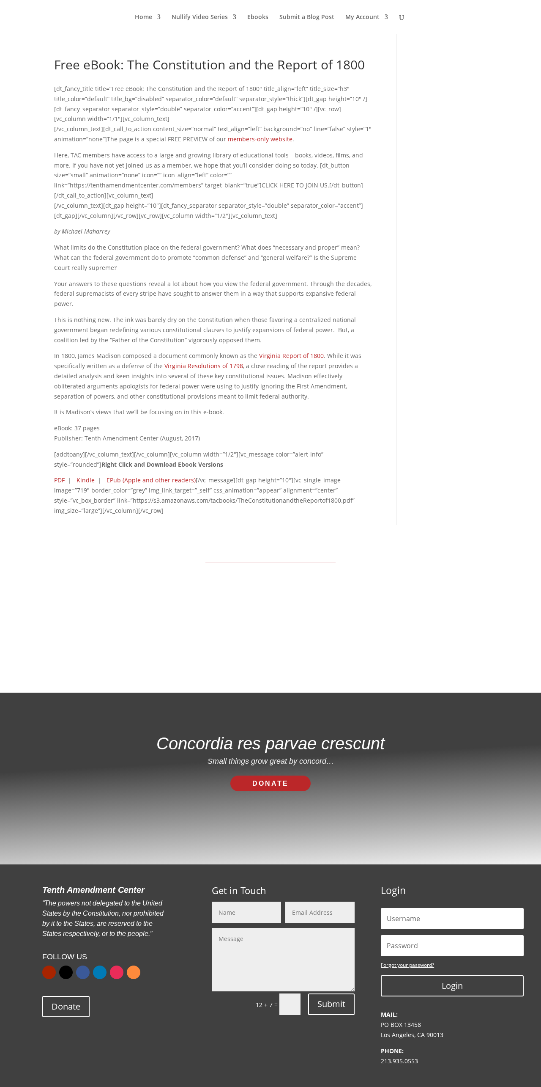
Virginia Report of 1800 (291, 356)
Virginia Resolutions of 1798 (203, 366)
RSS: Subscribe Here (326, 648)
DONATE (270, 783)
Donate (66, 1006)
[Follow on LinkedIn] (100, 972)
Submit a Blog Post (306, 17)
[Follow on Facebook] (83, 972)
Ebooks (257, 17)
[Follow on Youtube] (49, 972)
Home (143, 17)
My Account (362, 17)
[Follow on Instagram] (116, 972)
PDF (59, 480)
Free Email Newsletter (219, 648)
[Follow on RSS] (133, 972)
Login (452, 985)
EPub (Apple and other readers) (151, 480)
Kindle (86, 480)
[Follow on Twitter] (66, 972)
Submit (331, 1004)
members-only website (260, 139)
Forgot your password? (407, 965)
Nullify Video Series (200, 17)
